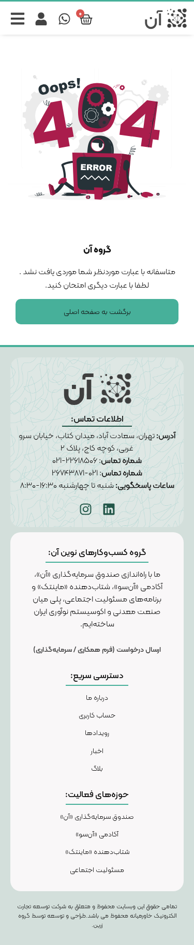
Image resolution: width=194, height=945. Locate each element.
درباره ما (97, 697)
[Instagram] (85, 509)
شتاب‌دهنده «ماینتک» (97, 851)
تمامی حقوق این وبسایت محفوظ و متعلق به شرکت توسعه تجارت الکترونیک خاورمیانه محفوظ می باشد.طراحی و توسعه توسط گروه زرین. (97, 915)
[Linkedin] (108, 509)
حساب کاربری (97, 715)
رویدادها (97, 732)
